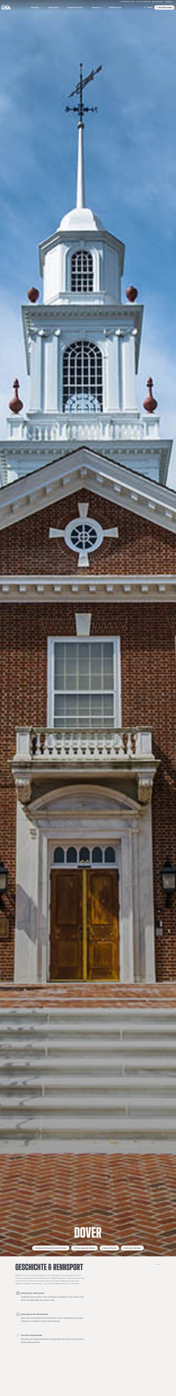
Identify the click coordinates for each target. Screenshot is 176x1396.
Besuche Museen (110, 1248)
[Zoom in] (158, 1264)
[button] (170, 1)
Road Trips (96, 8)
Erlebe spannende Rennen (85, 1248)
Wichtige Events (116, 8)
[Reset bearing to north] (158, 1269)
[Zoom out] (158, 1267)
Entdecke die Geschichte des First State (51, 1248)
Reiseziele (35, 8)
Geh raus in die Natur (133, 1248)
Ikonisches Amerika (75, 8)
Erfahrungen (53, 8)
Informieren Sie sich (128, 1)
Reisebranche (159, 1)
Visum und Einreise (145, 1)
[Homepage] (6, 9)
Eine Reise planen (165, 8)
